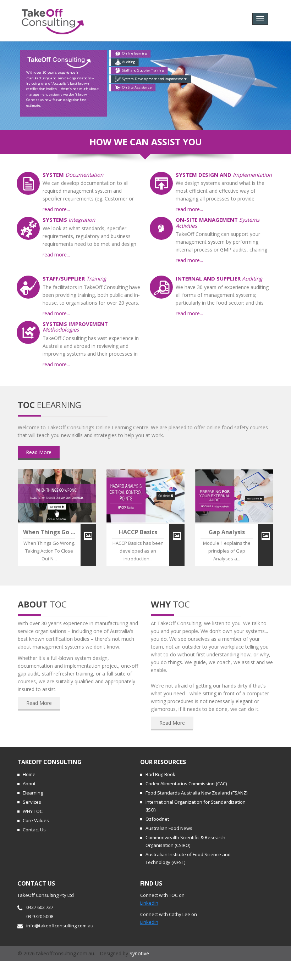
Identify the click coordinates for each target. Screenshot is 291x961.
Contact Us (34, 829)
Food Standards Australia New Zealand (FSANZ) (196, 793)
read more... (56, 209)
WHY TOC (33, 811)
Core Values (36, 820)
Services (32, 802)
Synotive (139, 953)
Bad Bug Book (160, 774)
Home (29, 774)
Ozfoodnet (157, 819)
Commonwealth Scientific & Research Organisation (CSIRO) (185, 841)
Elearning (33, 793)
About (29, 783)
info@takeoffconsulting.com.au (59, 925)
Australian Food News (169, 828)
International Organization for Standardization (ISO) (196, 806)
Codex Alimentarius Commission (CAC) (186, 783)
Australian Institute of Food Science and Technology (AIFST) (188, 858)
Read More (38, 452)
